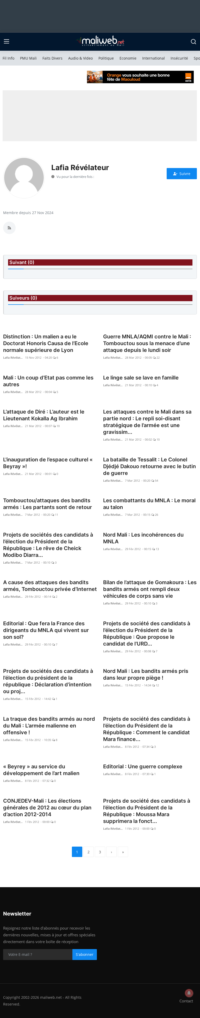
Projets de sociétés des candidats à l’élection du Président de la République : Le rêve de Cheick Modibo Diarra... (48, 545)
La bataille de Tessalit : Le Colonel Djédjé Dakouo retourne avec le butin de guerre (149, 466)
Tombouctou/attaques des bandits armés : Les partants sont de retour (47, 503)
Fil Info (8, 58)
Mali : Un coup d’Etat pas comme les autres (48, 381)
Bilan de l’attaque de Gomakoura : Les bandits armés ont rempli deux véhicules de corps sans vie (150, 589)
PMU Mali (28, 58)
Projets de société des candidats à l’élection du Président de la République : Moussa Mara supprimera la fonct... (146, 811)
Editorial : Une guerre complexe (142, 766)
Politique (106, 58)
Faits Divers (52, 58)
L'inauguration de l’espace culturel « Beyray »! (48, 462)
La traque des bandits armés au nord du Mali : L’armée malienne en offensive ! (49, 726)
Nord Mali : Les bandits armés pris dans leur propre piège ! (145, 674)
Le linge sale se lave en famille (141, 378)
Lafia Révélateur (13, 357)
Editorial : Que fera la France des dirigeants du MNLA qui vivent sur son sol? (46, 630)
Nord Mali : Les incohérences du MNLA (143, 538)
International (153, 58)
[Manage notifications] (189, 993)
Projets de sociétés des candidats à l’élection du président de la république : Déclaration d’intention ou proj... (48, 681)
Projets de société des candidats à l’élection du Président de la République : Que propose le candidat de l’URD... (146, 633)
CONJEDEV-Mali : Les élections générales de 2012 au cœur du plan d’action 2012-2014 (47, 807)
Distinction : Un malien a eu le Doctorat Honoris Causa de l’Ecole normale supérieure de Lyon (45, 343)
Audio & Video (80, 58)
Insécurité (179, 58)
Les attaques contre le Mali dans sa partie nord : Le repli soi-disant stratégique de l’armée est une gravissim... (147, 422)
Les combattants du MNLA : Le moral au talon (149, 503)
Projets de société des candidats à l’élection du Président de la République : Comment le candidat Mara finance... (146, 729)
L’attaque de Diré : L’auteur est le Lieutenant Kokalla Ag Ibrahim (43, 415)
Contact (186, 1000)
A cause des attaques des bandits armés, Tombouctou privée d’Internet (50, 585)
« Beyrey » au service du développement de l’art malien (41, 769)
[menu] (6, 41)
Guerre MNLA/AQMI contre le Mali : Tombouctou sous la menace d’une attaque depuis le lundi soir (147, 343)
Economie (128, 58)
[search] (193, 41)
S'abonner (84, 954)
